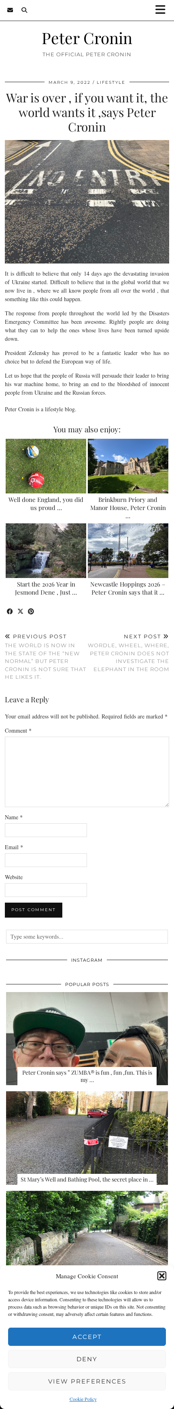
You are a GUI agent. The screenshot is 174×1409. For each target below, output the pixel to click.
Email (14, 847)
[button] (163, 10)
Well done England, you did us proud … (45, 503)
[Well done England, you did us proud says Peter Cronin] (46, 466)
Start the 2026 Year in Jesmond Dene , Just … (46, 588)
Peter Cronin (87, 37)
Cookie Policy (83, 1399)
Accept (87, 1337)
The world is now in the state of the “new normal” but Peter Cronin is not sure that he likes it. (45, 656)
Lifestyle (111, 82)
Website (14, 877)
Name (14, 817)
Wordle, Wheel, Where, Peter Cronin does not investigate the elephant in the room (128, 652)
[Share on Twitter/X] (20, 611)
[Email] (10, 10)
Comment (18, 730)
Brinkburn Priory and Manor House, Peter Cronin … (128, 507)
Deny (87, 1359)
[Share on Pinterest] (31, 611)
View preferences (87, 1381)
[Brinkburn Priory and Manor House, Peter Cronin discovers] (128, 466)
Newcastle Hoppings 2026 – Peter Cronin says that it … (128, 588)
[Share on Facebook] (10, 611)
